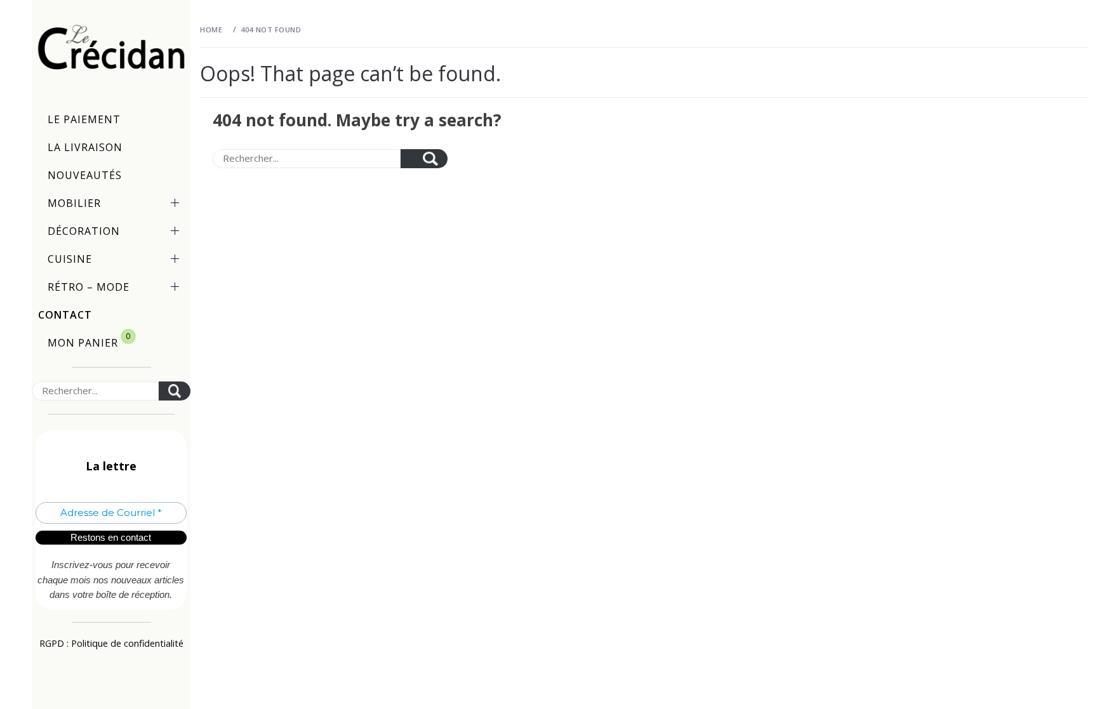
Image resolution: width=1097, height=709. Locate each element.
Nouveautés (85, 175)
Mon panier (89, 340)
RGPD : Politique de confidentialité (111, 643)
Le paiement (84, 119)
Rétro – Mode (89, 287)
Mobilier (74, 203)
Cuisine (70, 259)
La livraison (85, 147)
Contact (65, 315)
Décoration (84, 231)
